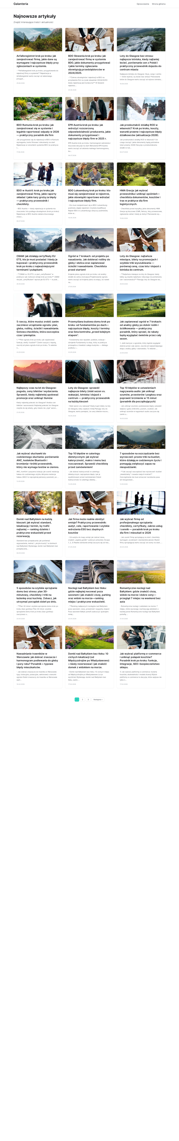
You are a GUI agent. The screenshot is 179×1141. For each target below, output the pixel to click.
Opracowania (143, 4)
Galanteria (21, 4)
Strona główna (158, 4)
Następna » (98, 699)
